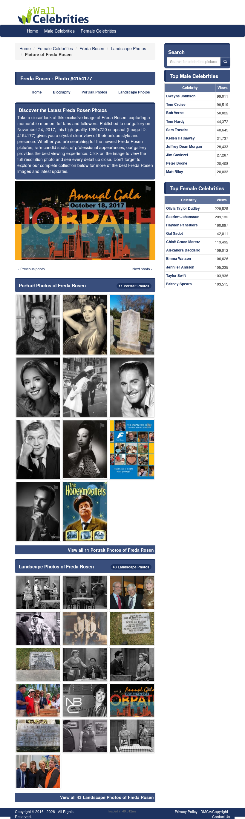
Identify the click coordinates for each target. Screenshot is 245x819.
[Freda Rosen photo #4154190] (38, 324)
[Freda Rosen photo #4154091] (132, 592)
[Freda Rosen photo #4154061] (85, 736)
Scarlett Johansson (182, 216)
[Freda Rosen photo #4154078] (85, 664)
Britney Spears (179, 283)
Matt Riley (174, 171)
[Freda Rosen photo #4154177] (132, 700)
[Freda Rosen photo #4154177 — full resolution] (85, 220)
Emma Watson (178, 258)
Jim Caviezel (177, 154)
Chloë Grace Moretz (183, 241)
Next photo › (142, 268)
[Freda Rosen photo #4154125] (85, 592)
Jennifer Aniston (180, 267)
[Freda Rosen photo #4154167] (85, 511)
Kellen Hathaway (180, 138)
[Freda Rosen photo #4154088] (132, 736)
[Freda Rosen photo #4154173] (85, 700)
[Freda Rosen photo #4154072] (132, 324)
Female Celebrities (98, 31)
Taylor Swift (176, 275)
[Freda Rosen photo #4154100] (85, 387)
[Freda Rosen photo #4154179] (38, 736)
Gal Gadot (174, 233)
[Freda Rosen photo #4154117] (38, 771)
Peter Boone (176, 163)
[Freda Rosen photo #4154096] (132, 664)
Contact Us (221, 816)
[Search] (225, 61)
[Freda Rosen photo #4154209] (132, 387)
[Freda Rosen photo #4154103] (85, 449)
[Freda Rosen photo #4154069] (38, 664)
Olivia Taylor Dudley (183, 208)
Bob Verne (175, 112)
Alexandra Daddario (183, 250)
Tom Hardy (175, 121)
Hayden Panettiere (182, 225)
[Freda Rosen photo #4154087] (38, 592)
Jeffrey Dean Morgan (184, 146)
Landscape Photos (134, 92)
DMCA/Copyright (214, 811)
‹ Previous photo (31, 268)
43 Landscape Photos (131, 567)
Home (32, 31)
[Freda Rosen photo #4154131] (38, 700)
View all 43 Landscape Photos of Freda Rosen (107, 797)
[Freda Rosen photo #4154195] (38, 449)
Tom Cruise (176, 104)
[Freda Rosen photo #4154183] (132, 449)
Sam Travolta (177, 129)
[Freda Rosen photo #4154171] (85, 628)
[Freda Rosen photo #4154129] (38, 387)
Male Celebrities (59, 31)
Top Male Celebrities (194, 75)
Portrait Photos (94, 92)
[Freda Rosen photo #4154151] (85, 324)
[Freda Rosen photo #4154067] (132, 628)
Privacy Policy (186, 811)
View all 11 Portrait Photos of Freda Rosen (111, 550)
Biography (62, 92)
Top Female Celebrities (197, 188)
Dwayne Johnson (180, 96)
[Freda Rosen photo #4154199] (38, 511)
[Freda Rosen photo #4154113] (38, 628)
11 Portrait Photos (134, 286)
